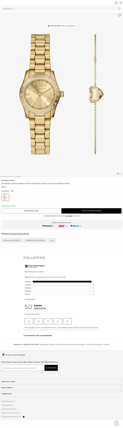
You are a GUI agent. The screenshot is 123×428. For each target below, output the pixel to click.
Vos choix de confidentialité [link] (11, 416)
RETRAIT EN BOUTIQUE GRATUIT (16, 234)
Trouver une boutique (15, 354)
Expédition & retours (35, 240)
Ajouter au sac (31, 211)
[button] (116, 423)
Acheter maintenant (91, 211)
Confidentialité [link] (6, 405)
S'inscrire (51, 368)
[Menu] (120, 2)
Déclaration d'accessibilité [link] (10, 413)
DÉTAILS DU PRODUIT (11, 240)
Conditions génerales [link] (8, 409)
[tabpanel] (61, 94)
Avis (52, 240)
